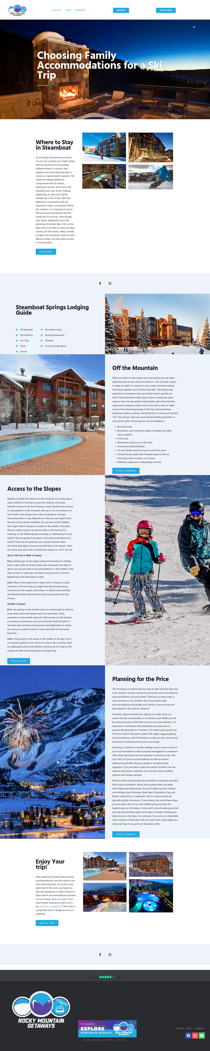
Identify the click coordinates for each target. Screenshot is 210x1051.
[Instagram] (110, 283)
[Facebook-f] (100, 283)
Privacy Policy (122, 1040)
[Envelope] (202, 1036)
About (69, 10)
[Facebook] (188, 1036)
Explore (56, 10)
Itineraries (80, 10)
